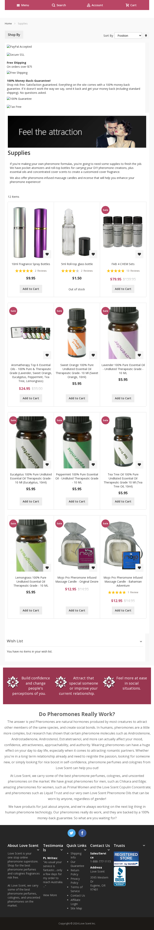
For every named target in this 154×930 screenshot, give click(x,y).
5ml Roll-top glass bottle (77, 264)
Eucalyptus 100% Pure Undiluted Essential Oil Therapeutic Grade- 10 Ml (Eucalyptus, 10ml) (31, 478)
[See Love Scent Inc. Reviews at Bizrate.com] (126, 858)
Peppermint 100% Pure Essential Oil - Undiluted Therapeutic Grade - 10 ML (76, 478)
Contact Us (78, 895)
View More (50, 895)
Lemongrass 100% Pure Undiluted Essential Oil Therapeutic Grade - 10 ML (30, 581)
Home (8, 23)
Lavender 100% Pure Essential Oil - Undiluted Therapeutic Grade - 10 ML (123, 369)
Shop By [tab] (14, 34)
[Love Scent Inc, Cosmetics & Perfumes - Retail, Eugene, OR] (126, 868)
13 (133, 270)
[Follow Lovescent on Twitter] (72, 832)
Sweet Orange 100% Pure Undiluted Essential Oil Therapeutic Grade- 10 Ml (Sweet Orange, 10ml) (77, 371)
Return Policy (75, 872)
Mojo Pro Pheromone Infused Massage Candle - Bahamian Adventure (123, 581)
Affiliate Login (75, 902)
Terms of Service (77, 889)
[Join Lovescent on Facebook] (82, 832)
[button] (47, 254)
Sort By (108, 35)
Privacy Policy (75, 881)
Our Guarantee (77, 864)
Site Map (76, 908)
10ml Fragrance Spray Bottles (31, 264)
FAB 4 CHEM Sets (123, 264)
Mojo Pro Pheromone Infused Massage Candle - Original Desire (76, 579)
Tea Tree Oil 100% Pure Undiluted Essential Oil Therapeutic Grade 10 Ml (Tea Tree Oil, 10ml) (123, 480)
